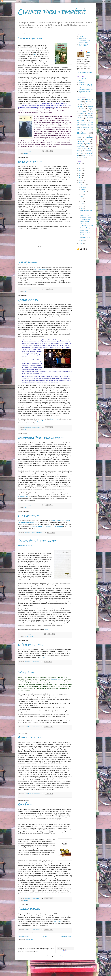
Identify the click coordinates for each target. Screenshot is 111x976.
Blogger (62, 956)
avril (82, 203)
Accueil (45, 936)
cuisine (85, 110)
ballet (91, 103)
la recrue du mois (28, 636)
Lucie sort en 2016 (83, 42)
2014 (80, 168)
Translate (69, 951)
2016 (80, 163)
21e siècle (80, 99)
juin (82, 199)
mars (82, 206)
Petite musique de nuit (31, 38)
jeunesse (88, 115)
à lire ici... (46, 629)
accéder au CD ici (23, 496)
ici (38, 951)
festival (90, 113)
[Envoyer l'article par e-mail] (42, 151)
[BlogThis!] (47, 151)
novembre (83, 187)
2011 (80, 175)
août (82, 194)
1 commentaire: (35, 661)
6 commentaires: (36, 726)
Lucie (88, 52)
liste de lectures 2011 (85, 124)
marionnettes (80, 135)
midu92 (27, 264)
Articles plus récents (24, 936)
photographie (80, 145)
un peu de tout (27, 729)
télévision (88, 152)
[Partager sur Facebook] (51, 151)
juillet (82, 196)
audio (87, 103)
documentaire (80, 113)
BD (81, 104)
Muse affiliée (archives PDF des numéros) (85, 92)
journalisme (80, 117)
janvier (82, 240)
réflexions (79, 148)
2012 (80, 173)
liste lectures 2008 (87, 131)
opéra (86, 139)
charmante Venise (56, 679)
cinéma (90, 106)
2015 (80, 166)
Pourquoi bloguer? (29, 909)
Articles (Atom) (30, 939)
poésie (83, 146)
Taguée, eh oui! (26, 672)
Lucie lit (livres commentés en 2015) (84, 39)
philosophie (88, 143)
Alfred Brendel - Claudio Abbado (27, 262)
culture (91, 110)
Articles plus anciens (66, 936)
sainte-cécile (87, 148)
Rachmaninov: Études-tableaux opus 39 (41, 438)
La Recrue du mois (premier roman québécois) (86, 88)
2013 (80, 170)
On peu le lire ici (54, 419)
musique (25, 291)
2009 (80, 180)
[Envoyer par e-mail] (46, 151)
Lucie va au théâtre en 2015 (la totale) (84, 45)
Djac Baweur (57, 921)
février (82, 208)
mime (87, 135)
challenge (80, 106)
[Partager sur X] (49, 151)
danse (85, 112)
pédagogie (30, 664)
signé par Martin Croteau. (44, 421)
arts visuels (80, 103)
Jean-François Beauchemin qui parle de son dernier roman (46, 526)
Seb (35, 54)
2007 (80, 243)
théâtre (79, 153)
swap (78, 152)
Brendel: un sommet (30, 161)
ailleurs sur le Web (28, 535)
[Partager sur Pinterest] (52, 151)
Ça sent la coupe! (28, 300)
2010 (80, 178)
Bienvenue (88, 104)
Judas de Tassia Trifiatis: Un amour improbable (86, 224)
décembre (83, 184)
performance (80, 143)
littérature (26, 153)
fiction (82, 115)
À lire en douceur (28, 515)
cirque (82, 108)
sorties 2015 (88, 150)
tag (83, 152)
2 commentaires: (36, 151)
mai (82, 201)
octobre (83, 189)
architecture (88, 101)
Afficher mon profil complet (84, 72)
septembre (83, 192)
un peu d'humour (86, 155)
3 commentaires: (36, 427)
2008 (80, 182)
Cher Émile (25, 804)
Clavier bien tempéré (52, 11)
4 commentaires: (36, 898)
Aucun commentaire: (37, 532)
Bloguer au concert (30, 737)
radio (90, 146)
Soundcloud (82, 82)
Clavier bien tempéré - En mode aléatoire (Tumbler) (85, 85)
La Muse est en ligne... (30, 644)
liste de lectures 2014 (85, 127)
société (34, 932)
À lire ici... (42, 657)
